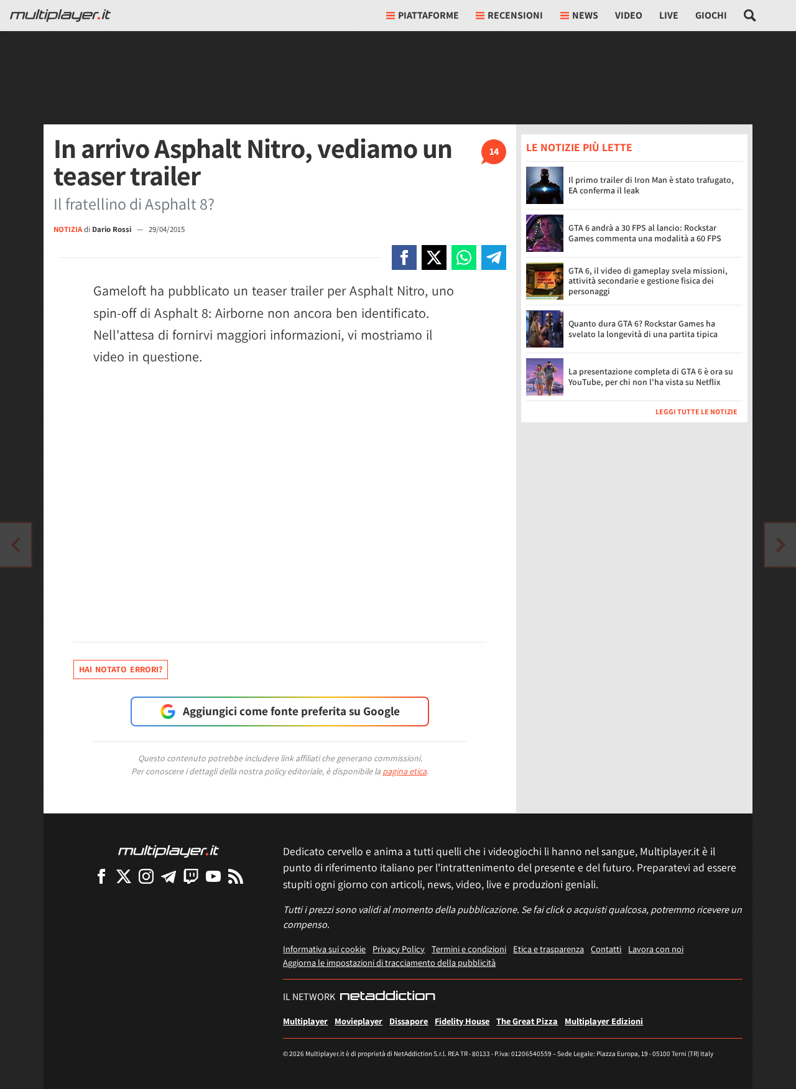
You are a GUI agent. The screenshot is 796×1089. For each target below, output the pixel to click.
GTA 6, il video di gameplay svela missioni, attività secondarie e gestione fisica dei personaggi (648, 280)
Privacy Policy (399, 949)
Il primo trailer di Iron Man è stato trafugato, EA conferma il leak (651, 185)
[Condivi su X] (434, 257)
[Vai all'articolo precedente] (780, 545)
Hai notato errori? (120, 669)
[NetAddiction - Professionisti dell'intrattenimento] (387, 996)
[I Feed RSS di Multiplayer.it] (235, 876)
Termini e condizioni (469, 949)
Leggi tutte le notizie (696, 410)
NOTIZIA (67, 229)
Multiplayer (305, 1021)
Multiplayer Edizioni (604, 1021)
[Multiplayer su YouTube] (213, 876)
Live (668, 15)
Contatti (606, 949)
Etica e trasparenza (548, 949)
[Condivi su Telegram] (493, 257)
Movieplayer (358, 1021)
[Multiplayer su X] (123, 876)
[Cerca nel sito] (750, 15)
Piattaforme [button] (428, 15)
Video (628, 15)
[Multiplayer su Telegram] (168, 876)
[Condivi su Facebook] (404, 257)
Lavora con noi (655, 949)
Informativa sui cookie (324, 949)
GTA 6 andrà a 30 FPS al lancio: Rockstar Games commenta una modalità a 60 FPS (644, 233)
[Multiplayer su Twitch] (190, 876)
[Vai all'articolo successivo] (15, 545)
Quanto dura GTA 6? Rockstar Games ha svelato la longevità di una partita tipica (643, 329)
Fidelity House (462, 1021)
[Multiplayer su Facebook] (101, 876)
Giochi (711, 15)
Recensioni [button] (515, 15)
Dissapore (408, 1021)
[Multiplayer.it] (60, 15)
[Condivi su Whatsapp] (463, 257)
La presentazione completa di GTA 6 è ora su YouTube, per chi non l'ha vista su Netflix (650, 376)
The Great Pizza (527, 1021)
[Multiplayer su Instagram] (146, 876)
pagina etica (404, 771)
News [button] (585, 15)
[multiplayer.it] (168, 850)
